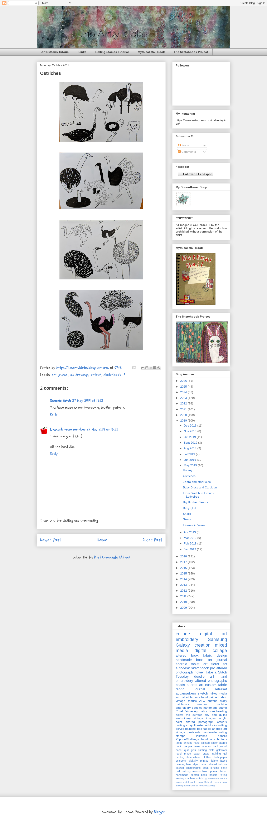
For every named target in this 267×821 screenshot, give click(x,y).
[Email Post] (133, 367)
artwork (222, 721)
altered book (187, 655)
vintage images (205, 718)
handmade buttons (214, 739)
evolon (196, 771)
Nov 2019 (190, 431)
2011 (183, 596)
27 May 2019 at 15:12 (87, 400)
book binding (211, 767)
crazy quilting (212, 753)
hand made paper (188, 753)
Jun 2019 (190, 459)
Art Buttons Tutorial (55, 52)
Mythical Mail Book (151, 52)
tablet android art (215, 728)
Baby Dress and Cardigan (200, 487)
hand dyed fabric (196, 764)
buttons (212, 700)
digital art (213, 633)
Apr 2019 (190, 532)
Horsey (187, 470)
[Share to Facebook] (155, 368)
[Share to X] (151, 368)
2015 (184, 573)
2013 (184, 584)
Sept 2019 (191, 442)
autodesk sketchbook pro (195, 668)
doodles (197, 707)
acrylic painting (186, 728)
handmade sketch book (191, 774)
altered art (195, 685)
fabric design (215, 655)
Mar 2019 (190, 537)
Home (102, 540)
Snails (187, 513)
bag (199, 728)
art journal (60, 374)
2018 (184, 556)
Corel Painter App (187, 711)
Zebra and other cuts (197, 481)
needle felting (218, 774)
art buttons (193, 697)
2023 (184, 397)
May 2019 (191, 465)
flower (199, 672)
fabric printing (184, 742)
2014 (184, 579)
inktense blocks (206, 725)
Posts (185, 145)
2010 (184, 601)
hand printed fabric (214, 771)
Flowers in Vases (194, 525)
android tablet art (192, 664)
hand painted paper (205, 742)
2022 (184, 403)
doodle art (204, 676)
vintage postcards (188, 732)
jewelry (193, 782)
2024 (184, 392)
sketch (203, 693)
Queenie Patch (60, 400)
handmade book (190, 660)
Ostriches (189, 476)
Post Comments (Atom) (112, 557)
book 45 (202, 782)
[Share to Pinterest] (159, 368)
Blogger (159, 812)
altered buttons (218, 764)
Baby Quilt (189, 508)
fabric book (207, 711)
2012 (184, 590)
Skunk (187, 519)
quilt (186, 750)
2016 (184, 567)
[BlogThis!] (147, 368)
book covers (214, 782)
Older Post (152, 540)
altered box (213, 778)
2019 (184, 420)
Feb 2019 (190, 543)
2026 (184, 380)
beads (180, 685)
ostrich (96, 374)
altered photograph (200, 721)
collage (183, 633)
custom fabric (216, 685)
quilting (180, 725)
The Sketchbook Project (191, 52)
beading (221, 711)
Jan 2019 (190, 549)
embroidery (187, 639)
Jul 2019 (190, 454)
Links (82, 52)
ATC (202, 700)
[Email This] (143, 368)
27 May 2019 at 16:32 (102, 429)
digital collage (210, 650)
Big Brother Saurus (195, 502)
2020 (184, 415)
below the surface (189, 714)
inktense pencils (211, 735)
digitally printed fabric (203, 760)
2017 (184, 562)
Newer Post (50, 540)
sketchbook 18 (114, 374)
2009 (184, 607)
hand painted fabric (214, 697)
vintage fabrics (186, 700)
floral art (219, 664)
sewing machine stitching (191, 778)
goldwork (221, 750)
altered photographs (211, 681)
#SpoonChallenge (187, 739)
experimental (182, 782)
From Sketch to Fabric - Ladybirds (198, 494)
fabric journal (190, 689)
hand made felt (191, 785)
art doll (223, 778)
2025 (184, 386)
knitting (222, 725)
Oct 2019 (190, 437)
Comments (188, 151)
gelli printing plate (202, 750)
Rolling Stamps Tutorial (112, 52)
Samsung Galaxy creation (201, 642)
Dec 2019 (190, 425)
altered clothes (202, 757)
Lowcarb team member (67, 429)
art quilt (191, 725)
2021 (184, 409)
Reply (54, 414)
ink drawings (79, 374)
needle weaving (207, 785)
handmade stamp (215, 707)
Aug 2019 (190, 448)
